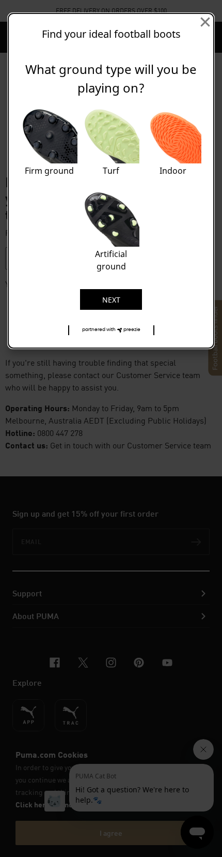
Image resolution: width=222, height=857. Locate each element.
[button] (111, 330)
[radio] (49, 144)
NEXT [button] (111, 300)
